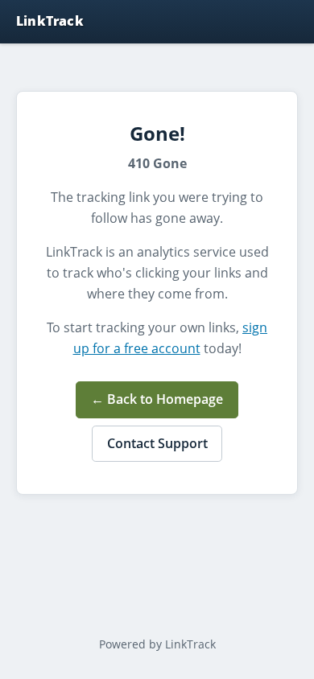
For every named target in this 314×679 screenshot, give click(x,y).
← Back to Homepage (157, 399)
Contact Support (157, 443)
